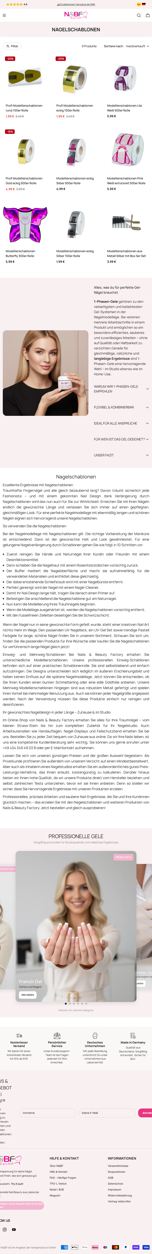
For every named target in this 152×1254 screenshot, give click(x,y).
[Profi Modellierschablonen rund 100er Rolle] (25, 76)
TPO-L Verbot (58, 1183)
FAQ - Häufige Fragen (63, 1177)
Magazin (55, 1195)
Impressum (114, 1189)
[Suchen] (139, 15)
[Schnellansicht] (42, 62)
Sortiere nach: (114, 46)
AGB (110, 1177)
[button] (66, 1004)
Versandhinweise (118, 1165)
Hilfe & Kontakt (58, 1171)
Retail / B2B (57, 1189)
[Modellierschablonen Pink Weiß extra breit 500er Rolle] (126, 149)
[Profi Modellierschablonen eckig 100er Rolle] (75, 76)
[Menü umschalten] (4, 15)
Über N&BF (56, 1165)
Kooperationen (116, 1171)
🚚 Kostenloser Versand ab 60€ (76, 4)
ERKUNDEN (28, 994)
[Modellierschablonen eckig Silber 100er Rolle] (75, 222)
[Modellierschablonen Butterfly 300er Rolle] (25, 222)
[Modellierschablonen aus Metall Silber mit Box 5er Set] (126, 222)
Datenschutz (115, 1183)
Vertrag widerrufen (119, 1201)
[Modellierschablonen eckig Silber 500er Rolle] (75, 149)
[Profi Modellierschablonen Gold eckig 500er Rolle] (25, 149)
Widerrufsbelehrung (120, 1195)
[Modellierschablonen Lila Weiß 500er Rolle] (126, 76)
